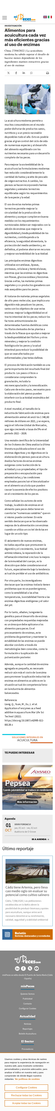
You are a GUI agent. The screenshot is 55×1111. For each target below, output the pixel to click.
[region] (27, 1081)
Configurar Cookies (26, 1087)
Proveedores (27, 1049)
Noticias (27, 1023)
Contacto (27, 1003)
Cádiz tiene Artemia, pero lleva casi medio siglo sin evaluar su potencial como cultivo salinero (27, 891)
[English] (45, 17)
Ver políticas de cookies (27, 1079)
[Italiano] (50, 17)
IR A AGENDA (39, 839)
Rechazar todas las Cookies (26, 1095)
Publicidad (27, 998)
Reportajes (27, 1028)
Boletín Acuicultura (27, 1033)
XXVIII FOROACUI (23, 824)
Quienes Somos (27, 993)
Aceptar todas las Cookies (26, 1103)
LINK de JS (8, 73)
